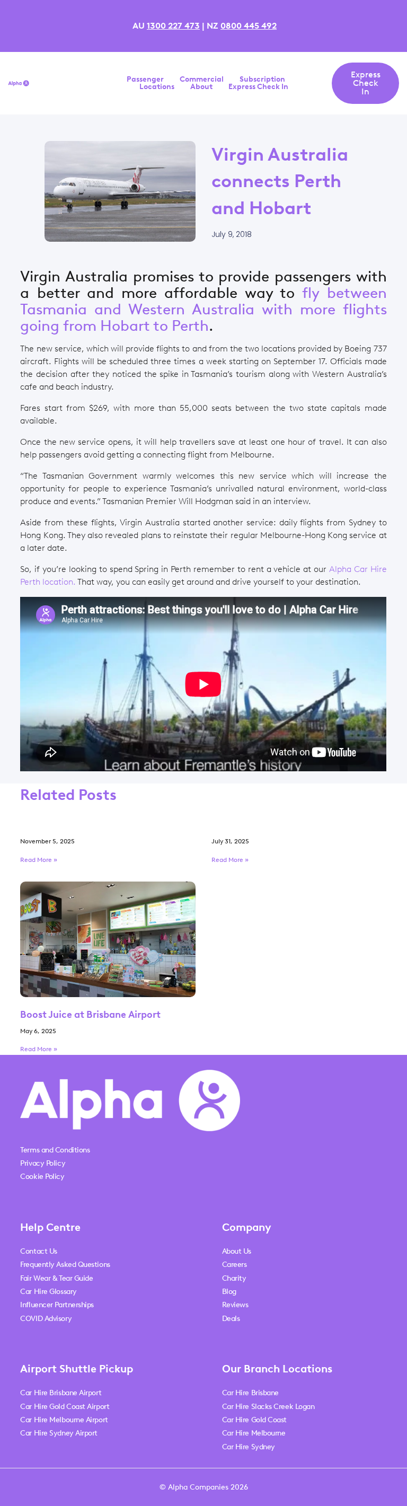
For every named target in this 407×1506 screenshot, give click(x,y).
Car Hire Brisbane (250, 1392)
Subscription (262, 79)
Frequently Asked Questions (65, 1264)
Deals (231, 1318)
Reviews (235, 1304)
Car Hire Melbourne (254, 1433)
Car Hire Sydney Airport (59, 1433)
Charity (234, 1278)
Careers (234, 1264)
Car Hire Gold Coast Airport (64, 1406)
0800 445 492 (248, 26)
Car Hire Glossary (48, 1291)
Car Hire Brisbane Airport (60, 1392)
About (201, 87)
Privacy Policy (42, 1163)
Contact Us (38, 1251)
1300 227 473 (173, 26)
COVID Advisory (46, 1318)
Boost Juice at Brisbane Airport (90, 1014)
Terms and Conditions (55, 1150)
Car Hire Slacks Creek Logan (268, 1406)
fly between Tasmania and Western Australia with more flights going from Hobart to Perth (203, 309)
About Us (236, 1251)
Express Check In (258, 87)
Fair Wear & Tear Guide (56, 1278)
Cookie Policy (42, 1176)
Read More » (38, 860)
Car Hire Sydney (248, 1446)
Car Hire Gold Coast (254, 1419)
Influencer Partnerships (57, 1304)
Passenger (145, 79)
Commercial (202, 79)
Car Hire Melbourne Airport (64, 1419)
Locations (156, 87)
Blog (229, 1291)
